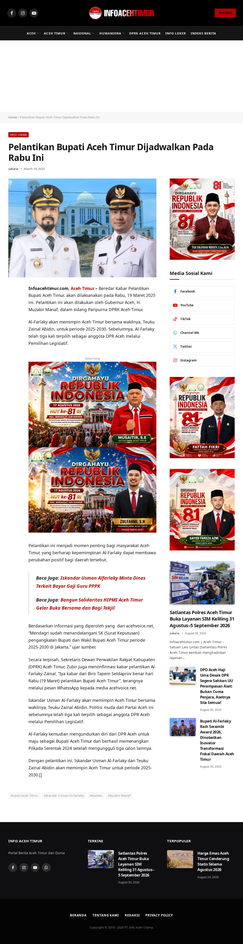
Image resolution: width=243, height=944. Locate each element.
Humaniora (110, 33)
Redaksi (132, 915)
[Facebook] (13, 313)
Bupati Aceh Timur (24, 795)
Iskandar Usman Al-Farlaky (64, 795)
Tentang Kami (106, 915)
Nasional (82, 33)
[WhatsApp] (13, 300)
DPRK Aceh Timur (144, 33)
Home (12, 117)
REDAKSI (225, 13)
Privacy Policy (159, 915)
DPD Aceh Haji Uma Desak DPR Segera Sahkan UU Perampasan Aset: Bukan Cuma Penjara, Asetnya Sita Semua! (216, 686)
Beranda (78, 915)
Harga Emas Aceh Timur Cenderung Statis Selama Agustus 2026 (213, 861)
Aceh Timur (54, 33)
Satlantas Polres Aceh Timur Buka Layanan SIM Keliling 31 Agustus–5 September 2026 (202, 618)
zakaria (13, 169)
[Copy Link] (13, 325)
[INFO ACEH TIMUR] (121, 13)
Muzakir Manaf (119, 795)
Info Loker (175, 33)
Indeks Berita (203, 33)
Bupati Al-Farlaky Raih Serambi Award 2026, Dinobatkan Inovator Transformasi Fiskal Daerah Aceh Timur (217, 740)
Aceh (31, 33)
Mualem (96, 795)
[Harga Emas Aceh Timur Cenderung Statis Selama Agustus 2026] (180, 859)
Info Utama (18, 134)
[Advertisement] (121, 76)
